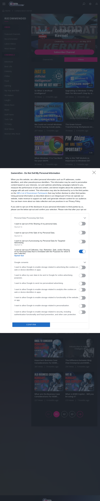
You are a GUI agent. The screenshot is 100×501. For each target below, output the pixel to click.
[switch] (82, 223)
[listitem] (50, 218)
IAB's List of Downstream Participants (32, 193)
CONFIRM (31, 325)
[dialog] (50, 250)
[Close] (94, 173)
